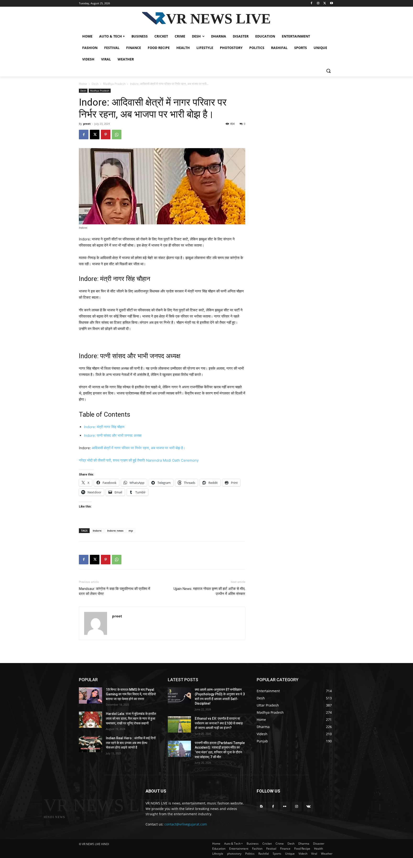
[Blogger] (261, 806)
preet (87, 123)
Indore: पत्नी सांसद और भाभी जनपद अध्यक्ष (112, 435)
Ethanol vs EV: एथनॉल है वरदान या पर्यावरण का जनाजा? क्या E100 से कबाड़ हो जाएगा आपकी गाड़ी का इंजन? (219, 723)
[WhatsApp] (116, 134)
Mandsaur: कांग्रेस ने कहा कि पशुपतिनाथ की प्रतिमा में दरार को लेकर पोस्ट (114, 591)
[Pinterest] (105, 134)
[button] (328, 70)
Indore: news (115, 530)
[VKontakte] (308, 806)
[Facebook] (311, 3)
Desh (95, 84)
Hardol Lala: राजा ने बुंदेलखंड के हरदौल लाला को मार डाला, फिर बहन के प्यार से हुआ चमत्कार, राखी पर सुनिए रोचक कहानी (131, 718)
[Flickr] (284, 806)
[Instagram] (318, 3)
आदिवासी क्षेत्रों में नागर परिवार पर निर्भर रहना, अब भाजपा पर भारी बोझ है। (138, 448)
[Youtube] (331, 3)
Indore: (97, 530)
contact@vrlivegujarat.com (185, 824)
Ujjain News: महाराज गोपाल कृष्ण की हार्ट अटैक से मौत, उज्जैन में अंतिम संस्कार (209, 591)
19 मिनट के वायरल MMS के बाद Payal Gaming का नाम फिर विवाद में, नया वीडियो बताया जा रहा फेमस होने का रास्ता (131, 694)
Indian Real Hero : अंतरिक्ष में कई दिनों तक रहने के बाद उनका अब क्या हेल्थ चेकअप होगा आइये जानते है (131, 742)
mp (131, 530)
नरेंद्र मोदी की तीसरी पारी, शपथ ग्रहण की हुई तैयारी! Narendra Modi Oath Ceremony (139, 460)
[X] (324, 3)
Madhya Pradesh (114, 84)
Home (83, 84)
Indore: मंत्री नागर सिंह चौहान (104, 427)
